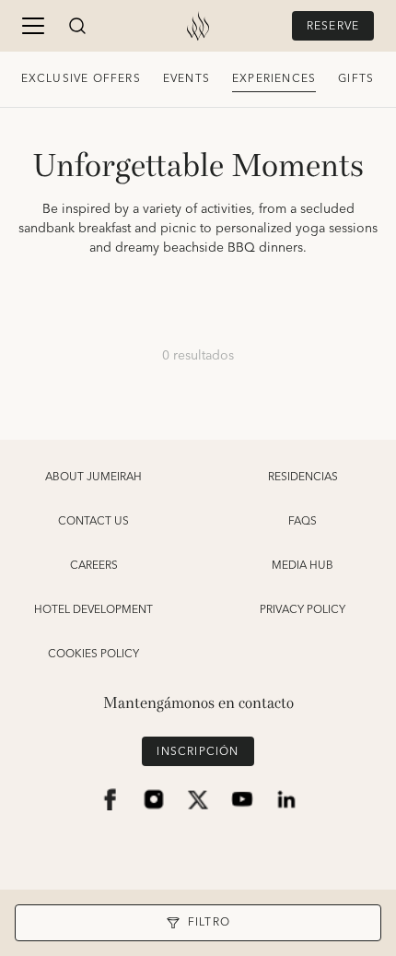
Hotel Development (93, 610)
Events (186, 79)
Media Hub (302, 566)
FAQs (302, 521)
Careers (94, 566)
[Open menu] (33, 26)
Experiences (274, 79)
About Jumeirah (93, 477)
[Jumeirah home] (198, 26)
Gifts (356, 79)
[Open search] (77, 26)
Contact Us (93, 521)
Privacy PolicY (302, 610)
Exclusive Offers (81, 79)
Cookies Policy (93, 654)
